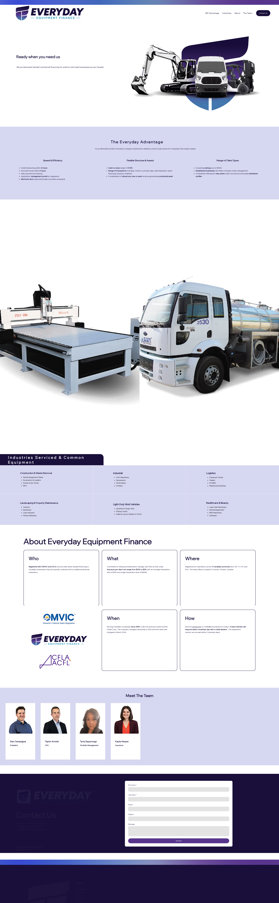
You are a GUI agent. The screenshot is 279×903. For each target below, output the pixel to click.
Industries (87, 892)
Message (131, 824)
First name (132, 785)
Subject (131, 814)
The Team (87, 899)
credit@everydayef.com (41, 826)
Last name (132, 795)
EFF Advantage (89, 889)
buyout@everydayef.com (44, 829)
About (85, 896)
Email (130, 805)
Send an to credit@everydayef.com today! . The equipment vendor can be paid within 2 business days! (215, 629)
